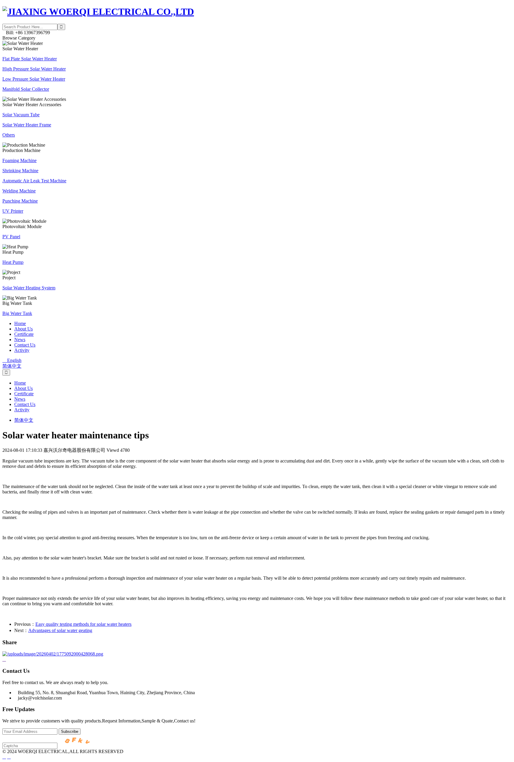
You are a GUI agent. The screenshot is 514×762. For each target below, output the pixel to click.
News (19, 339)
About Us (23, 328)
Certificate (24, 334)
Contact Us (24, 344)
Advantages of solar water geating (60, 630)
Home (20, 323)
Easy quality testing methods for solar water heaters (83, 624)
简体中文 (11, 366)
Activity (21, 350)
